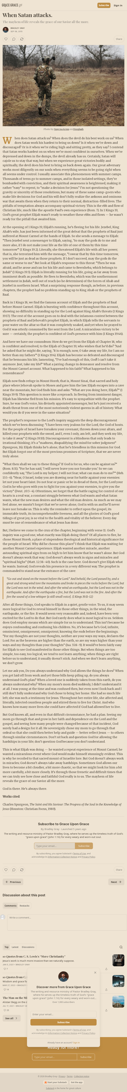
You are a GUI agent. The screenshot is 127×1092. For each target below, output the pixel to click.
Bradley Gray (18, 28)
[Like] (6, 39)
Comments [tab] (10, 905)
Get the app (77, 1082)
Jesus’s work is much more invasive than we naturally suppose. (38, 960)
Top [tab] (6, 947)
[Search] (121, 947)
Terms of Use (79, 1029)
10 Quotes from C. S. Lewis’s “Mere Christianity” (34, 956)
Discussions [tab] (28, 947)
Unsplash (78, 129)
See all (9, 1018)
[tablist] (17, 905)
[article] (63, 962)
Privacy (62, 1076)
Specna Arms (61, 129)
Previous (15, 882)
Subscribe (104, 5)
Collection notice (81, 1076)
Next (114, 882)
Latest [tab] (15, 947)
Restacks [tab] (24, 905)
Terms (70, 1076)
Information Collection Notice (62, 1033)
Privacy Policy (88, 1033)
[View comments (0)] (14, 39)
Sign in (118, 5)
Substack (50, 1088)
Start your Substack (57, 1082)
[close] (95, 972)
